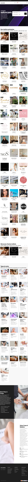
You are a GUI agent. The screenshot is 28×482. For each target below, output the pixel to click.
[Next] (26, 245)
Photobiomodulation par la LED (5, 412)
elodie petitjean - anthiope (23, 54)
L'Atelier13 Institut (23, 198)
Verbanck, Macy (14, 145)
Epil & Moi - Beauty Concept (14, 199)
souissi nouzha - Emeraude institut (23, 224)
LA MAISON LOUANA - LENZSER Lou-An (23, 237)
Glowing (5, 118)
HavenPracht (14, 53)
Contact (16, 472)
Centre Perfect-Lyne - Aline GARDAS (5, 67)
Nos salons (16, 471)
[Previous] (25, 245)
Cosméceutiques (10, 469)
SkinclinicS (4, 93)
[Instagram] (2, 469)
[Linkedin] (1, 469)
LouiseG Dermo (14, 81)
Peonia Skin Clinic (23, 93)
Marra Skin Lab (23, 172)
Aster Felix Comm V (23, 145)
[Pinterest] (4, 469)
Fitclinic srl (14, 172)
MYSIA (5, 172)
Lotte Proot (14, 93)
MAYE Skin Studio (23, 158)
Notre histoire (16, 468)
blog (15, 470)
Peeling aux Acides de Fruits (4, 407)
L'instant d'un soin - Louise (4, 237)
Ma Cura (5, 41)
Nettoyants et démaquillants (9, 472)
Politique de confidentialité (23, 473)
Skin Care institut (4, 211)
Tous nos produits (10, 468)
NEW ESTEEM (14, 41)
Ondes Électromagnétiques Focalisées (24, 455)
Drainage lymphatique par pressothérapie (24, 456)
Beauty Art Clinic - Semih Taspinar (13, 119)
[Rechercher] (14, 3)
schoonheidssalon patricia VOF (14, 106)
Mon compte (23, 468)
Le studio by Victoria (14, 211)
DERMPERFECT (4, 145)
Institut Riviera (23, 81)
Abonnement (9, 473)
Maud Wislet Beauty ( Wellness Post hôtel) (5, 199)
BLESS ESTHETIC (14, 158)
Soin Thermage (3, 411)
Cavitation (22, 453)
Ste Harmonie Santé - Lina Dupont (23, 132)
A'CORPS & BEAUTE (14, 185)
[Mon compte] (16, 3)
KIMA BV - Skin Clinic (5, 53)
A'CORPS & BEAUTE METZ (5, 186)
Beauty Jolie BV (23, 105)
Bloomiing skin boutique (5, 106)
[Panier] (17, 3)
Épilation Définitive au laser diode (24, 449)
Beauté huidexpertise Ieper (23, 186)
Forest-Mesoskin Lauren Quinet (4, 159)
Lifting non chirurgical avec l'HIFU (5, 406)
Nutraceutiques (10, 470)
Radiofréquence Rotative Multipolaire (24, 451)
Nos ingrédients (17, 469)
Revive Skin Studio (14, 237)
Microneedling (3, 408)
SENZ (23, 211)
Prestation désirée (15, 12)
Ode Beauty (23, 118)
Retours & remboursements (24, 470)
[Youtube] (3, 469)
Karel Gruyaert (5, 81)
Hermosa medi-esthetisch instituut (23, 67)
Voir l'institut (5, 39)
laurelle (23, 41)
